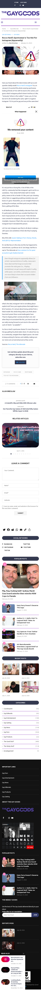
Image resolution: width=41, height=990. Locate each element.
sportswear (28, 372)
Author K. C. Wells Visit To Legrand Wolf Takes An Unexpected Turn (27, 621)
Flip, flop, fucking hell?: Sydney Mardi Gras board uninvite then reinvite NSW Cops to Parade (19, 593)
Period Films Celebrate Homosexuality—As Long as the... (17, 970)
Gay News (21, 728)
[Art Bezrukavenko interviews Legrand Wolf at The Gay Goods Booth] (8, 647)
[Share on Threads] (30, 384)
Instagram (6, 372)
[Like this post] (21, 384)
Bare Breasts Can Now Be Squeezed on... (17, 959)
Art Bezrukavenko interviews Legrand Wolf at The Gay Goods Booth (27, 647)
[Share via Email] (34, 384)
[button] (4, 439)
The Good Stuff (21, 742)
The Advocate (20, 344)
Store (16, 2)
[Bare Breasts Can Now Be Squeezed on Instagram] (5, 959)
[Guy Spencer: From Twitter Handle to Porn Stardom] (8, 635)
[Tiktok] (26, 5)
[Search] (39, 22)
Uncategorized (21, 751)
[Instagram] (20, 5)
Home (4, 29)
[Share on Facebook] (23, 384)
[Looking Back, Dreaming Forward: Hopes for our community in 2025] (5, 982)
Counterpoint (21, 709)
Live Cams (23, 2)
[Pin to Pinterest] (27, 384)
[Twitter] (17, 5)
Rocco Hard (11, 344)
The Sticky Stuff (21, 746)
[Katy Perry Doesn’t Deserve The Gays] (8, 609)
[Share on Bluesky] (32, 384)
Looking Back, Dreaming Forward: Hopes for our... (16, 982)
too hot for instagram (10, 375)
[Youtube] (23, 5)
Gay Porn (21, 732)
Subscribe (21, 362)
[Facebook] (14, 5)
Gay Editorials (14, 29)
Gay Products (21, 737)
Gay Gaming (21, 723)
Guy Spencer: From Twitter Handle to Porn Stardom (27, 633)
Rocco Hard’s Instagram (24, 85)
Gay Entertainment (21, 718)
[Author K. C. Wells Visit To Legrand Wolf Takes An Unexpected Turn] (8, 621)
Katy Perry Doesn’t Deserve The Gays (27, 607)
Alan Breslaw (13, 43)
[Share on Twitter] (25, 384)
